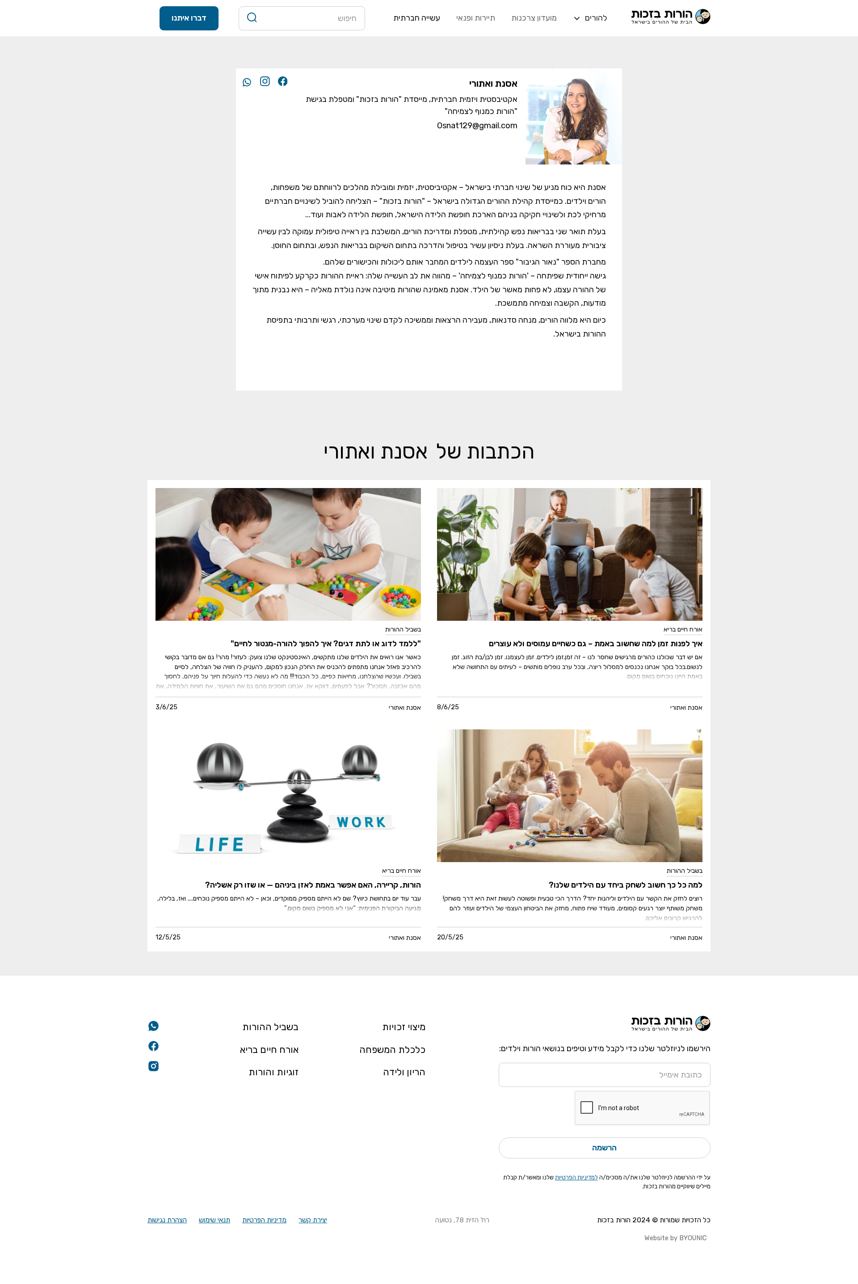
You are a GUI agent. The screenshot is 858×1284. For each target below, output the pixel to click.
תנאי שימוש (214, 1220)
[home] (671, 18)
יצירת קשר (313, 1220)
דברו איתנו (189, 18)
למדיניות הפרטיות (576, 1177)
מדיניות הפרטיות (264, 1220)
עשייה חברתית (416, 18)
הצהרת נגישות (167, 1220)
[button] (590, 18)
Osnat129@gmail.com (477, 126)
